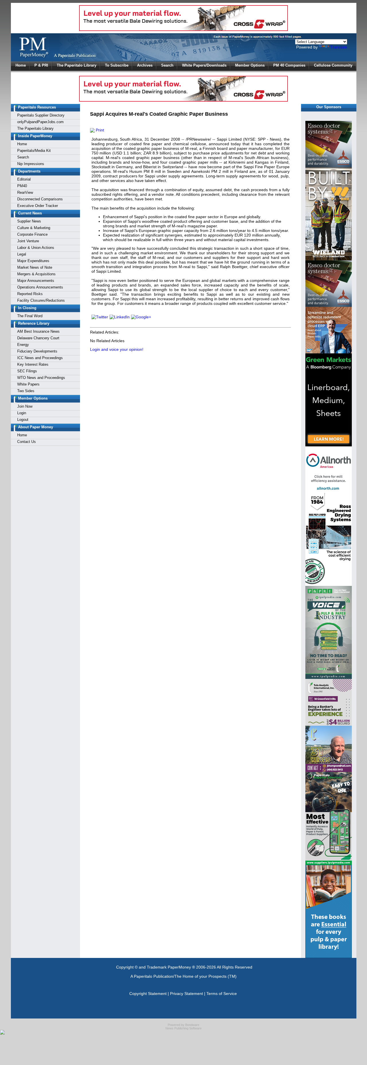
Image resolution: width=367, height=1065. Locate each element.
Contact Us (26, 441)
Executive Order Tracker (37, 206)
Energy (23, 344)
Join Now (24, 406)
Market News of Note (34, 267)
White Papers (28, 384)
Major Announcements (35, 280)
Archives (145, 65)
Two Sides (25, 391)
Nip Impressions (30, 164)
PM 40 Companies (289, 65)
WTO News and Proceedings (41, 377)
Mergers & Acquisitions (36, 274)
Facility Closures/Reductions (41, 300)
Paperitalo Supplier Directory (41, 115)
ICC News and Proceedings (40, 358)
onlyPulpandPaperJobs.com (40, 122)
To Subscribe (116, 65)
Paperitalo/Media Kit (34, 150)
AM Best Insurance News (38, 331)
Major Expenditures (33, 261)
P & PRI (41, 65)
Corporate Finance (32, 234)
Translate (338, 47)
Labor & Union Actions (35, 247)
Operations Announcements (40, 287)
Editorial (24, 179)
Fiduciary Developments (37, 351)
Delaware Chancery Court (38, 338)
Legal (21, 254)
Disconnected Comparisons (40, 199)
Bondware (192, 1025)
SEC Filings (27, 371)
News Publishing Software (183, 1028)
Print (99, 130)
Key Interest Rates (32, 364)
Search (167, 65)
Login (21, 413)
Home (20, 65)
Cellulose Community (333, 65)
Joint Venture (28, 241)
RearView (25, 192)
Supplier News (29, 221)
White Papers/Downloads (204, 65)
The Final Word (29, 316)
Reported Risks (30, 294)
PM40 (22, 186)
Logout (22, 419)
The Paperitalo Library (76, 65)
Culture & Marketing (33, 228)
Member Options (250, 65)
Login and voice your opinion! (116, 349)
